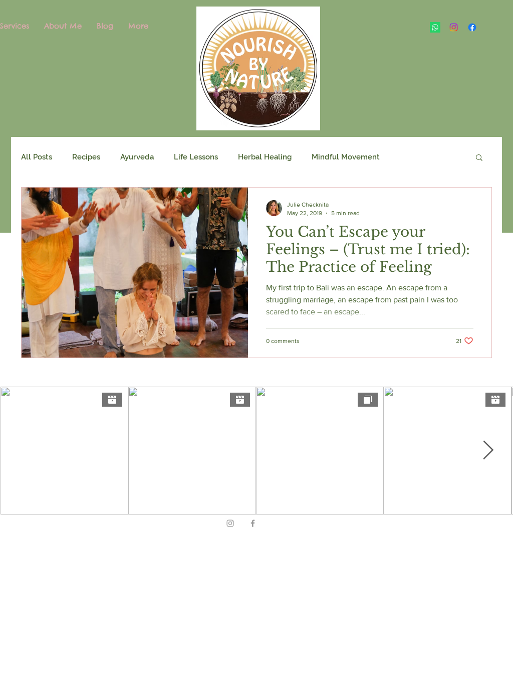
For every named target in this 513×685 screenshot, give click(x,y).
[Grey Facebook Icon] (253, 523)
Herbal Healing (265, 156)
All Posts (36, 156)
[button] (479, 158)
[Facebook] (472, 27)
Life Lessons (196, 156)
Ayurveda (137, 156)
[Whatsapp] (435, 27)
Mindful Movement (346, 156)
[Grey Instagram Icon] (230, 523)
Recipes (86, 156)
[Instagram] (453, 27)
